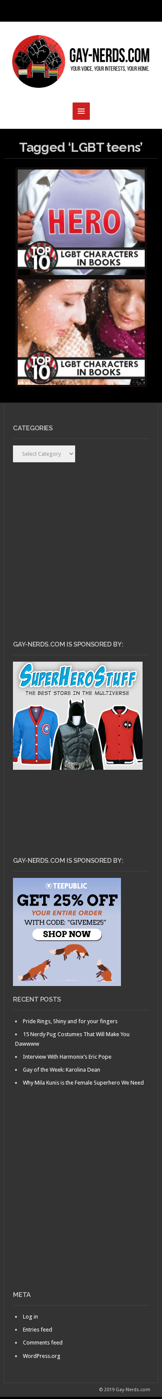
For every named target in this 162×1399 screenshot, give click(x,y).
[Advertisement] (81, 1203)
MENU (81, 10)
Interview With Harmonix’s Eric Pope (67, 1056)
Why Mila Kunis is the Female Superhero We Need (83, 1082)
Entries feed (37, 1329)
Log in (30, 1316)
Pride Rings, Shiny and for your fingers (70, 1021)
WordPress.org (41, 1356)
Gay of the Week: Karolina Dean (61, 1069)
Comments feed (43, 1342)
